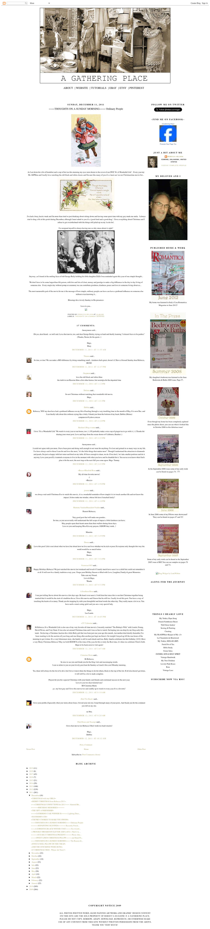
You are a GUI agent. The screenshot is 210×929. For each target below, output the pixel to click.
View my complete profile (173, 165)
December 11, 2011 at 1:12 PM (89, 383)
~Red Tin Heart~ (86, 699)
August (35, 862)
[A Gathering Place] (168, 141)
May (34, 871)
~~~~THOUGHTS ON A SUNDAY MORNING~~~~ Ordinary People (57, 822)
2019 (31, 768)
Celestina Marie (87, 655)
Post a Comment (86, 744)
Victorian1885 (86, 565)
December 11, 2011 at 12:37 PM (89, 366)
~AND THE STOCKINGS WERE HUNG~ (47, 847)
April (34, 874)
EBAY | (114, 88)
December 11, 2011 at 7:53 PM (89, 559)
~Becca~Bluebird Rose (87, 470)
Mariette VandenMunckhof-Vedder (86, 507)
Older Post (142, 749)
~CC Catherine (87, 623)
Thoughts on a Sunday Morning (89, 316)
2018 (31, 771)
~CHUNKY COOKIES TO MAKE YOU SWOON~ (50, 819)
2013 (31, 786)
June (34, 868)
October (35, 856)
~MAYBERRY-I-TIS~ (39, 816)
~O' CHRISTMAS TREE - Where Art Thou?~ (48, 850)
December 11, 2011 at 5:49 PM (89, 536)
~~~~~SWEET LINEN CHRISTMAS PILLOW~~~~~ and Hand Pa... (57, 837)
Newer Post (30, 749)
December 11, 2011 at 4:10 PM (89, 501)
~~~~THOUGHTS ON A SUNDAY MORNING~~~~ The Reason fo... (57, 841)
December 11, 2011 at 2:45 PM (89, 464)
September (36, 859)
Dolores (87, 390)
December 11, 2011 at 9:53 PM (89, 584)
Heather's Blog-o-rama (86, 427)
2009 (31, 889)
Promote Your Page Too (168, 144)
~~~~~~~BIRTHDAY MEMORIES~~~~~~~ (47, 807)
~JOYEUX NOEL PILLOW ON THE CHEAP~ (48, 844)
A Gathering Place (168, 124)
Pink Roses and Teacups (86, 722)
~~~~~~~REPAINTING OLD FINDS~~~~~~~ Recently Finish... (55, 825)
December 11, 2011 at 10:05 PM (89, 616)
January (35, 883)
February (35, 880)
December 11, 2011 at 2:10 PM (89, 421)
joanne (86, 490)
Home (86, 749)
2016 (31, 777)
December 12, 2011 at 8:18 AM (89, 692)
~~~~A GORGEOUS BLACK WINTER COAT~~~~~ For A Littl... (56, 828)
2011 (31, 792)
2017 (31, 774)
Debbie (87, 407)
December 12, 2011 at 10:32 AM (89, 738)
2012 (31, 789)
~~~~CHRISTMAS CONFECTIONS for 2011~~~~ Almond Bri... (55, 804)
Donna (86, 542)
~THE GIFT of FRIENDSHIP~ (42, 810)
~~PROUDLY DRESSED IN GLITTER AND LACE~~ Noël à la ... (56, 831)
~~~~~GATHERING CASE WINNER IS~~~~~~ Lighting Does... (55, 813)
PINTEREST (136, 88)
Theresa (87, 356)
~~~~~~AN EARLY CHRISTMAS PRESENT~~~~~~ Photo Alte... (56, 834)
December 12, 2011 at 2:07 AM (89, 648)
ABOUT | (69, 88)
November (36, 853)
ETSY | (124, 88)
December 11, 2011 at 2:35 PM (89, 438)
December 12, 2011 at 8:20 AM (89, 715)
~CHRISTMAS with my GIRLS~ (43, 798)
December (36, 795)
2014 (31, 783)
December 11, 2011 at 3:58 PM (89, 484)
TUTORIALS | (100, 88)
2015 (31, 780)
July (33, 865)
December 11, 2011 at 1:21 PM (89, 401)
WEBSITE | (83, 88)
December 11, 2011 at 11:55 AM (89, 349)
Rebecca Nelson (175, 156)
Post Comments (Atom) (91, 754)
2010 (31, 886)
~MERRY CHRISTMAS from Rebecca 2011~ (48, 801)
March (34, 877)
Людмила (86, 373)
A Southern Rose (86, 591)
